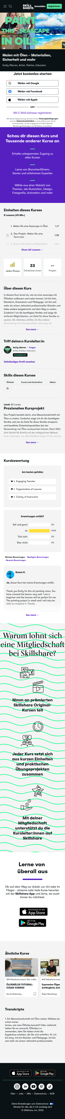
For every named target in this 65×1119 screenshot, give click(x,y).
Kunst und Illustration (31, 382)
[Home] (28, 6)
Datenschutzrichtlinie (25, 121)
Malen (53, 382)
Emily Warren (24, 347)
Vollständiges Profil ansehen (19, 361)
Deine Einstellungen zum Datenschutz (30, 1103)
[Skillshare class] (21, 967)
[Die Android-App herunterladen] (44, 1073)
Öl (7, 388)
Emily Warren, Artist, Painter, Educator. (25, 65)
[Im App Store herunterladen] (32, 912)
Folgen (32, 347)
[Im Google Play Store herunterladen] (32, 923)
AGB (52, 1093)
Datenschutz (40, 1093)
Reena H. (20, 572)
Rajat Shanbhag (49, 994)
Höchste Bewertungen (15, 557)
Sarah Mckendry (13, 994)
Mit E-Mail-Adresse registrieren (32, 112)
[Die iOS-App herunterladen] (20, 1073)
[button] (5, 6)
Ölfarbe (10, 382)
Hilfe (29, 1093)
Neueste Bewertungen (16, 560)
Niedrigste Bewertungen (38, 557)
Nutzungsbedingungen (48, 119)
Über (13, 1093)
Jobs (21, 1093)
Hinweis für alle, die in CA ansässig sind (32, 1107)
